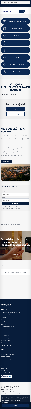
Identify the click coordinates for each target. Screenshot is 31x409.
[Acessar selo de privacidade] (6, 376)
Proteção (3, 322)
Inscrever (15, 203)
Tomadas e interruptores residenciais (10, 312)
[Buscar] (28, 2)
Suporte (3, 342)
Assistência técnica (6, 370)
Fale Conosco (15, 109)
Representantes (5, 368)
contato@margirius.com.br (8, 373)
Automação (4, 319)
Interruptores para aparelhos (8, 326)
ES (29, 6)
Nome (3, 191)
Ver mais (15, 255)
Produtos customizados (7, 329)
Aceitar (15, 405)
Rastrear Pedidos (5, 356)
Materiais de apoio (6, 335)
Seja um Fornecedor (6, 359)
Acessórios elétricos (6, 314)
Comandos (3, 324)
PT (23, 6)
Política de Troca (5, 352)
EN (26, 6)
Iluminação (4, 317)
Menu (22, 11)
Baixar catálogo (15, 114)
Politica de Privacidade (13, 206)
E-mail (3, 197)
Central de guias (5, 338)
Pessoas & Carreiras (6, 345)
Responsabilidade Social (7, 354)
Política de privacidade (7, 340)
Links (27, 11)
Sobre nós (6, 161)
